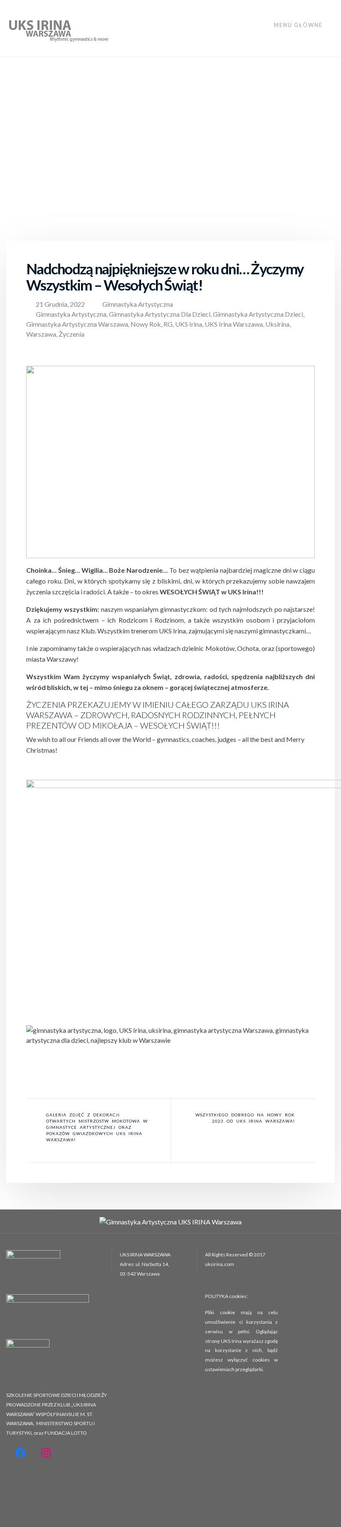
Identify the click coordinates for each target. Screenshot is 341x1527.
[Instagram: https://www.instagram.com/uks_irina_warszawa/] (46, 1452)
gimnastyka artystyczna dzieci (258, 314)
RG (168, 324)
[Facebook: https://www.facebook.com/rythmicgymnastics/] (20, 1452)
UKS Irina (188, 324)
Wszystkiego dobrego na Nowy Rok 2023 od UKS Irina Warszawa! (245, 1117)
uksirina (277, 324)
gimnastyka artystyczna (71, 314)
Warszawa (41, 334)
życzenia (71, 334)
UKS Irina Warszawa (234, 324)
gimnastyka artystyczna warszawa (77, 324)
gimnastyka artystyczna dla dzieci (159, 314)
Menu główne (299, 25)
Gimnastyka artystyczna (137, 304)
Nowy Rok (146, 324)
